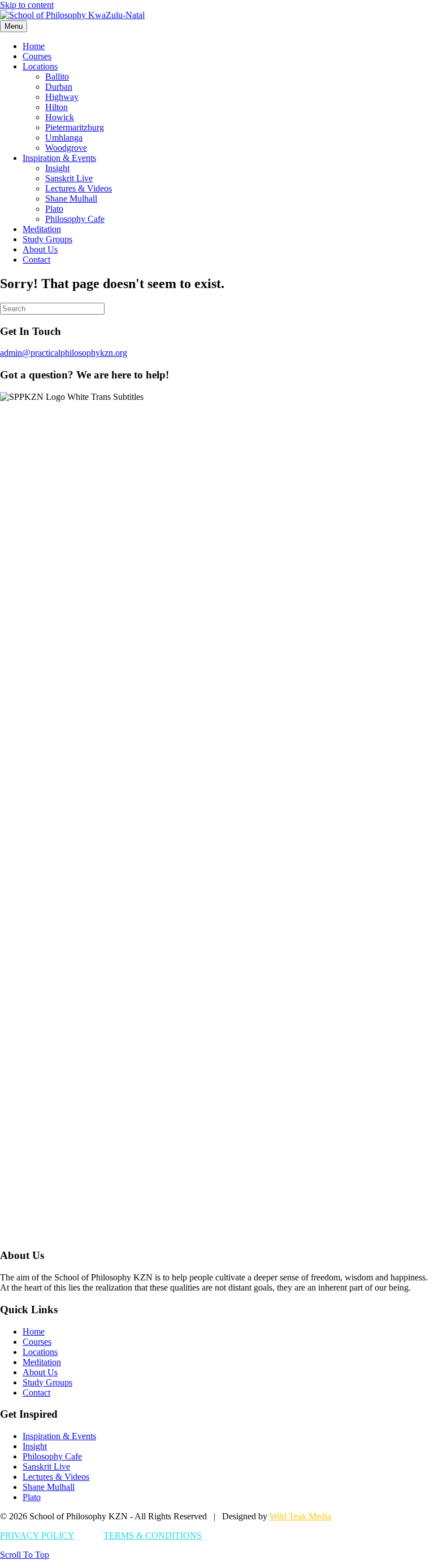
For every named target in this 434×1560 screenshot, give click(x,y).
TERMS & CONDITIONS (152, 1535)
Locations (40, 66)
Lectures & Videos (78, 188)
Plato (54, 208)
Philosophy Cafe (75, 219)
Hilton (56, 107)
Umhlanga (64, 137)
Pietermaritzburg (74, 127)
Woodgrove (66, 147)
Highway (62, 97)
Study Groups (47, 239)
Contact (36, 259)
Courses (37, 56)
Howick (59, 117)
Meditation (42, 229)
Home (34, 46)
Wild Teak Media (300, 1516)
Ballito (57, 76)
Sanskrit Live (69, 178)
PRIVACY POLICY (37, 1535)
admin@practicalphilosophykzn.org (63, 353)
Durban (58, 86)
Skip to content (27, 5)
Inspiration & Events (59, 158)
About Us (40, 249)
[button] (24, 1554)
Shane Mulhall (71, 198)
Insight (57, 168)
